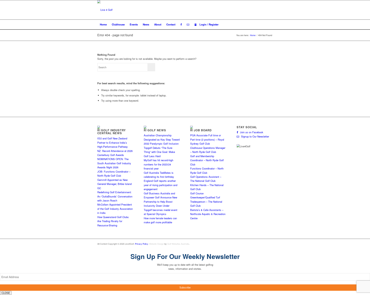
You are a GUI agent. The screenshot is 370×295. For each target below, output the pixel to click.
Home (253, 35)
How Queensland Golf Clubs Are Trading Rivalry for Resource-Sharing (113, 221)
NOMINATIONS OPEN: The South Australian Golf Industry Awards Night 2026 (114, 163)
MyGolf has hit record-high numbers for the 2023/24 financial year (158, 164)
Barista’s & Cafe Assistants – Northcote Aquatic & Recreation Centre (207, 214)
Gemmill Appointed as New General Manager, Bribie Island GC (114, 184)
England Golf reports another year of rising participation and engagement (160, 185)
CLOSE (6, 293)
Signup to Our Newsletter (255, 136)
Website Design (156, 243)
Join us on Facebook (251, 132)
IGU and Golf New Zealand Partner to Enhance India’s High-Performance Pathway (112, 142)
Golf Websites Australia (178, 243)
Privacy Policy (141, 243)
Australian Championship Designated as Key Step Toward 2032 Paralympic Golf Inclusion (162, 139)
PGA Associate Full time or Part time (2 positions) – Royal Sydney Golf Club (207, 139)
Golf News (156, 130)
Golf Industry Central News (111, 131)
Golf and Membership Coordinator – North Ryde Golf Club (207, 160)
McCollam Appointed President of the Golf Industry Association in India (115, 209)
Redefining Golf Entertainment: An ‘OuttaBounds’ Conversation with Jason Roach (114, 196)
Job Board (203, 130)
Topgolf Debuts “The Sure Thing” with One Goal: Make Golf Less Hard (159, 152)
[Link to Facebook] (270, 244)
